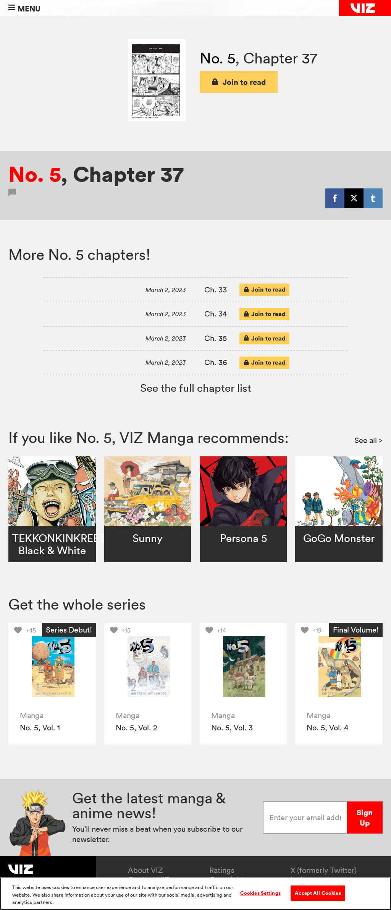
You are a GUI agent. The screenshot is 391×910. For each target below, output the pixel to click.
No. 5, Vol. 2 (136, 727)
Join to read (244, 82)
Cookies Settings (260, 892)
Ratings (221, 870)
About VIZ (145, 870)
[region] (195, 894)
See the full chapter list (195, 387)
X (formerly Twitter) (324, 870)
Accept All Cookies (318, 892)
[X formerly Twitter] (354, 198)
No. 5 (217, 58)
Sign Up (365, 817)
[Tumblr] (373, 198)
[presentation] (52, 666)
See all (368, 440)
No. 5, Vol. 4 (327, 727)
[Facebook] (334, 198)
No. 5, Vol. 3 (232, 727)
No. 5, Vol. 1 (40, 727)
